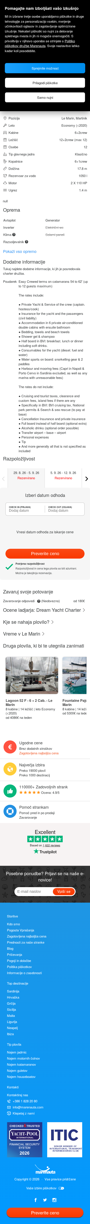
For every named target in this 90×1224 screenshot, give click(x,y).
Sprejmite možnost (45, 68)
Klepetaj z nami (24, 1113)
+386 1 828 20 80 (25, 1101)
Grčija (11, 1003)
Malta (11, 1015)
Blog (10, 948)
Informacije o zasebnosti (24, 972)
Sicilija (11, 1009)
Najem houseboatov (21, 1076)
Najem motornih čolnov (23, 1058)
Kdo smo (13, 924)
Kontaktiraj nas (17, 1095)
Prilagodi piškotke (45, 82)
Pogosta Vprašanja (20, 930)
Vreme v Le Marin (22, 633)
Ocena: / (50, 792)
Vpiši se (63, 891)
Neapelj (12, 1027)
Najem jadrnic (17, 1052)
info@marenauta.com (28, 1107)
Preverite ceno (45, 553)
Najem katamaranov (21, 1064)
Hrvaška (13, 997)
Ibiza (10, 1033)
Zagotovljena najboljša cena (39, 753)
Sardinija (13, 991)
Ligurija (12, 1021)
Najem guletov (17, 1070)
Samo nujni (45, 97)
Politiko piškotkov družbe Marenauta (40, 43)
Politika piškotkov (19, 966)
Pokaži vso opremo (19, 251)
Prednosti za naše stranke (25, 942)
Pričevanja (14, 954)
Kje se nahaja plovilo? (27, 621)
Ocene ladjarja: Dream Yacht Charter (42, 609)
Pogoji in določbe (19, 960)
